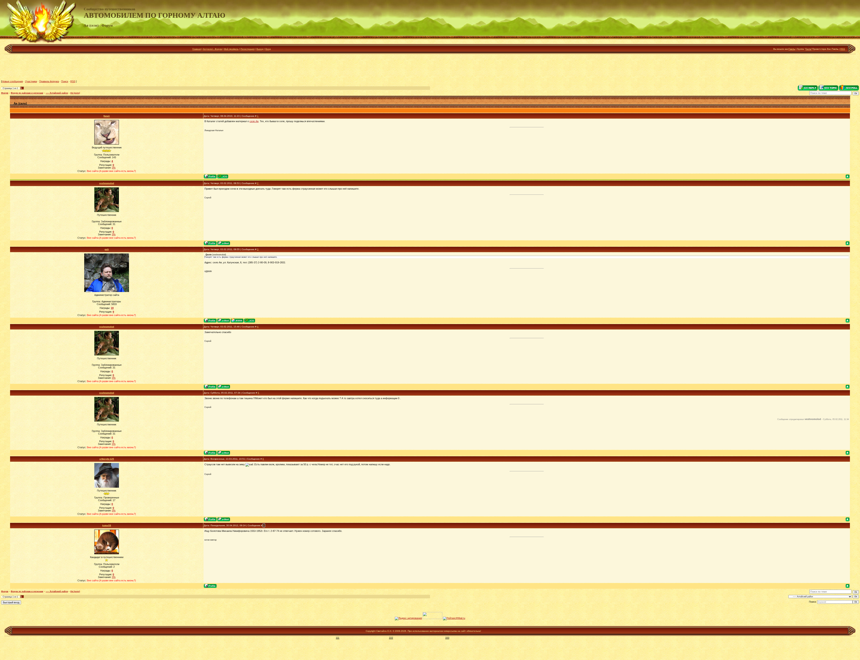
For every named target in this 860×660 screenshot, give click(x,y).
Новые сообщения (12, 81)
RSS (842, 49)
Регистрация (247, 49)
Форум (4, 93)
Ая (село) (75, 93)
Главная (196, 49)
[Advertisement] (430, 67)
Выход (259, 49)
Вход (268, 49)
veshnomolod (106, 183)
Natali (106, 116)
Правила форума (49, 81)
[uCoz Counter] (432, 618)
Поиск (64, 81)
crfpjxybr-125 (106, 459)
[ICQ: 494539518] (249, 320)
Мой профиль (231, 49)
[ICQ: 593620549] (222, 176)
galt (107, 249)
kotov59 (106, 525)
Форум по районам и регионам (27, 93)
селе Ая (253, 121)
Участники (31, 81)
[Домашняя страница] (237, 320)
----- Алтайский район (57, 93)
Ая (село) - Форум (212, 49)
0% (114, 167)
